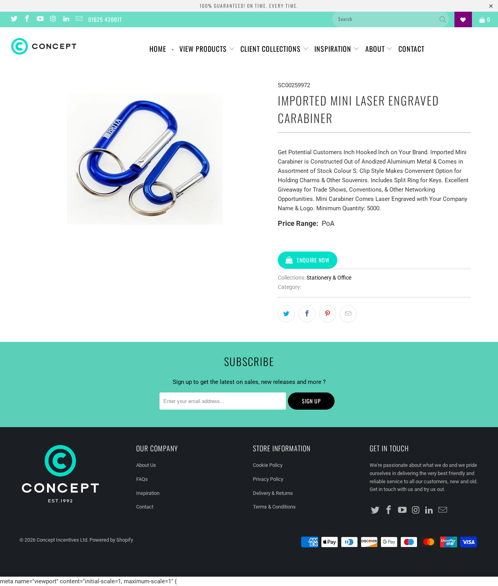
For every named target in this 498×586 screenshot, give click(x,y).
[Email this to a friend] (348, 313)
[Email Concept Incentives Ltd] (79, 19)
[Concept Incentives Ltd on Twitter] (14, 19)
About (376, 49)
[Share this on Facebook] (307, 313)
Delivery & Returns (273, 493)
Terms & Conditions (274, 507)
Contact (411, 49)
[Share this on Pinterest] (327, 313)
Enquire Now (313, 260)
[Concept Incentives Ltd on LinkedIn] (66, 19)
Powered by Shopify (111, 540)
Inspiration (333, 49)
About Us (146, 465)
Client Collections (271, 49)
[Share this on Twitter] (286, 313)
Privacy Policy (268, 479)
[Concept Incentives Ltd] (44, 46)
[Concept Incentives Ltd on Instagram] (53, 19)
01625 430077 (105, 19)
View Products (204, 49)
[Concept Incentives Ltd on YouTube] (40, 19)
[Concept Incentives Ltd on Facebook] (27, 19)
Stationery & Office (329, 278)
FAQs (142, 479)
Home (157, 49)
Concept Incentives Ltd (62, 540)
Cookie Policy (267, 465)
